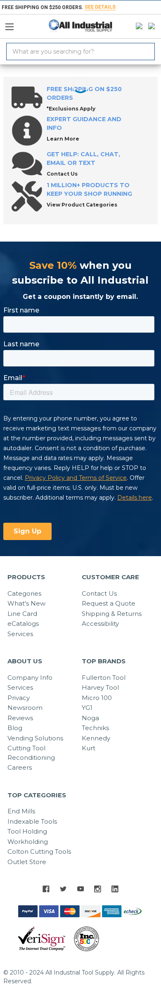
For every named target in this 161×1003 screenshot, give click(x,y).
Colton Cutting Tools (39, 851)
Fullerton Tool (103, 677)
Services (20, 634)
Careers (19, 767)
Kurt (88, 748)
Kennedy (96, 738)
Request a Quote (108, 603)
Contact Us (99, 593)
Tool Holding (27, 831)
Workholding (27, 842)
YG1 (87, 708)
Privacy (18, 698)
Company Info (29, 677)
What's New (26, 603)
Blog (14, 728)
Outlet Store (26, 862)
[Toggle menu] (13, 24)
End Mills (21, 811)
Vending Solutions (35, 738)
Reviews (20, 718)
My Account (137, 26)
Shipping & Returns (112, 614)
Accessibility (100, 623)
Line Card (22, 614)
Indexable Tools (32, 821)
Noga (90, 718)
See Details (100, 7)
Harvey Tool (100, 687)
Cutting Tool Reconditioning (31, 752)
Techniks (95, 728)
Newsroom (25, 708)
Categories (24, 593)
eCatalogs (23, 623)
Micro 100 (97, 698)
